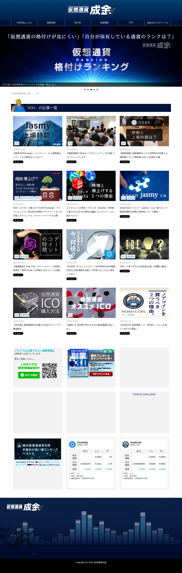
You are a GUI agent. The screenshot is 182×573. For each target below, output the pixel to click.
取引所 (78, 22)
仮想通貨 (104, 22)
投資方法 (24, 315)
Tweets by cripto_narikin (144, 394)
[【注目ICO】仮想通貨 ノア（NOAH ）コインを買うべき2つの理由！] (144, 316)
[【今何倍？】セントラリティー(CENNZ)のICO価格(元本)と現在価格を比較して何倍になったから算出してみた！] (91, 257)
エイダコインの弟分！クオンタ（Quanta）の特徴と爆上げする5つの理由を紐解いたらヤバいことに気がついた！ (90, 212)
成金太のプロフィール (157, 22)
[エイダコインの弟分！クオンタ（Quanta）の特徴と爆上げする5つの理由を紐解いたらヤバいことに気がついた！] (91, 199)
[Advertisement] (144, 367)
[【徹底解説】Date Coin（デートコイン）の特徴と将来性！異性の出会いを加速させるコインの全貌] (37, 257)
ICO (131, 22)
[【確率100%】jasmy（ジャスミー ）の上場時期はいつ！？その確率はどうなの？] (37, 144)
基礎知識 (51, 22)
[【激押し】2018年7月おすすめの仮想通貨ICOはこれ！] (91, 316)
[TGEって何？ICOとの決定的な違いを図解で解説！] (144, 257)
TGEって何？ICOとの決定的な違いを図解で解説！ (144, 266)
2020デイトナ (127, 567)
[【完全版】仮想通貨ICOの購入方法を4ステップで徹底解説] (37, 316)
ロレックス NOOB (111, 567)
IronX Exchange (27, 198)
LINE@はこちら (24, 22)
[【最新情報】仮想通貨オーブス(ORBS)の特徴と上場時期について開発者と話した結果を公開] (144, 144)
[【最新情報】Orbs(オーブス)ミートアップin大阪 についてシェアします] (91, 144)
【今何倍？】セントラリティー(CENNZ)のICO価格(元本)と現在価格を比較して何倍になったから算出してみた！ (90, 270)
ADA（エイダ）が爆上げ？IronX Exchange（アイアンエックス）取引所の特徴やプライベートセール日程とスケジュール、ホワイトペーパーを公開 (37, 212)
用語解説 (130, 256)
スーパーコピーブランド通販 (62, 567)
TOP (22, 93)
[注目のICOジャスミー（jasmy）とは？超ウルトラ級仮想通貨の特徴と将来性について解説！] (144, 199)
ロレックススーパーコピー (89, 567)
